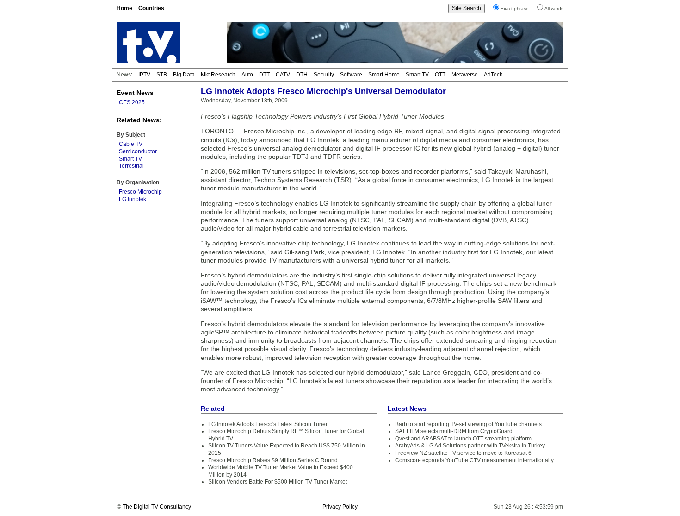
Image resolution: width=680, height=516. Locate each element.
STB (161, 74)
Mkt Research (218, 74)
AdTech (493, 74)
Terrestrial (131, 166)
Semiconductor (138, 151)
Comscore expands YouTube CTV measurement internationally (474, 460)
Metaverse (464, 74)
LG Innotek (132, 199)
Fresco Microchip (140, 192)
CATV (283, 74)
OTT (440, 74)
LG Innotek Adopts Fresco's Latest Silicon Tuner (268, 424)
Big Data (184, 74)
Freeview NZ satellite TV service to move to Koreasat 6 (463, 453)
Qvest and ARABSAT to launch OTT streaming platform (463, 438)
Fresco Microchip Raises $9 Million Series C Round (273, 460)
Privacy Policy (340, 506)
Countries (151, 8)
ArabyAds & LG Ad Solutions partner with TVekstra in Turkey (470, 445)
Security (324, 74)
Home (124, 8)
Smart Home (384, 74)
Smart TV (417, 74)
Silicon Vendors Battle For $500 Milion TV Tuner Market (277, 481)
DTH (302, 74)
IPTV (144, 74)
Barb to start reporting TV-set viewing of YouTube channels (468, 424)
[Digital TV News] (166, 42)
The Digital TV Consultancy (157, 506)
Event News (135, 92)
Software (351, 74)
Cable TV (130, 144)
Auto (247, 74)
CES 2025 (132, 102)
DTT (264, 74)
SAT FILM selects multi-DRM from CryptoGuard (454, 431)
